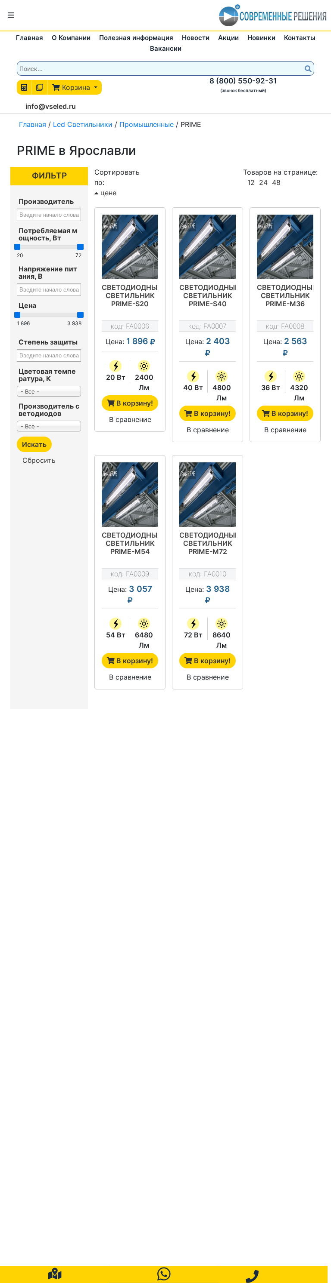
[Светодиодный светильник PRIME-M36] (285, 247)
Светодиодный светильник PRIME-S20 (130, 295)
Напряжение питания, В (48, 272)
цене (107, 192)
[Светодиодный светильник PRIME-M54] (130, 494)
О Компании (71, 38)
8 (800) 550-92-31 (243, 81)
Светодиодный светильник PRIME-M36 (285, 295)
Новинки (261, 38)
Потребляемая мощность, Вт (48, 234)
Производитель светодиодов (49, 410)
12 (251, 182)
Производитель (46, 201)
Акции (228, 38)
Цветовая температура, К (47, 375)
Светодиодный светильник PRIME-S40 (207, 295)
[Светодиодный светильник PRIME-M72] (207, 494)
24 (263, 182)
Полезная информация (136, 38)
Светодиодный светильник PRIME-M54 (130, 543)
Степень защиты (48, 342)
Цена (27, 305)
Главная (29, 38)
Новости (195, 38)
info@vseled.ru (50, 106)
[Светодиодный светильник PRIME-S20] (130, 247)
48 (276, 182)
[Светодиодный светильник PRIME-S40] (207, 247)
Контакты (299, 38)
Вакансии (165, 48)
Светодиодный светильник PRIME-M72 (207, 543)
